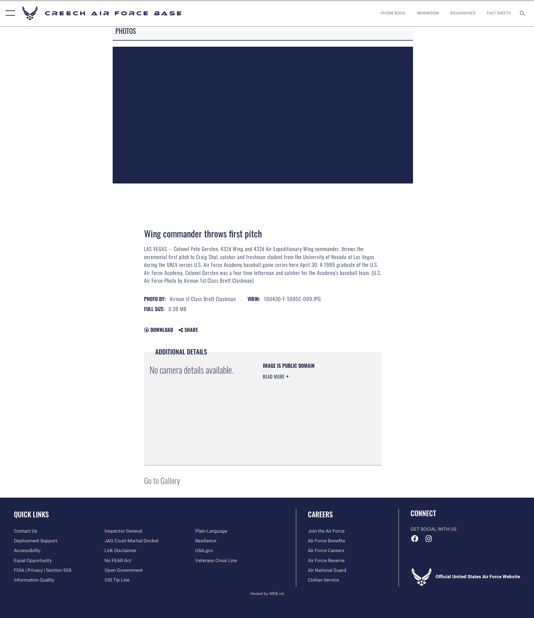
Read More (274, 376)
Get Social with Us (433, 529)
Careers (320, 514)
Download (161, 329)
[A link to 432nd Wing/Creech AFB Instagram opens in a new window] (428, 538)
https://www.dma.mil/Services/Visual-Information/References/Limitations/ (296, 431)
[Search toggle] (523, 13)
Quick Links (31, 514)
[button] (9, 13)
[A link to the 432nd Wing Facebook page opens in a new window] (415, 538)
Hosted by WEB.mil (267, 593)
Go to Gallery (162, 480)
